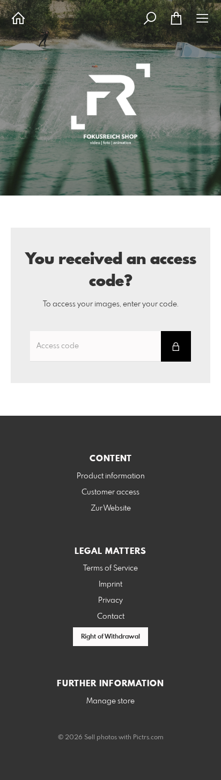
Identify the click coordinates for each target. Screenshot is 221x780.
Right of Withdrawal (110, 637)
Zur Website (111, 508)
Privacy (110, 600)
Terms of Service (110, 568)
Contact (110, 616)
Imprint (110, 584)
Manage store (110, 701)
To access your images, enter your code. (111, 304)
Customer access (110, 492)
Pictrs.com (148, 737)
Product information (111, 476)
